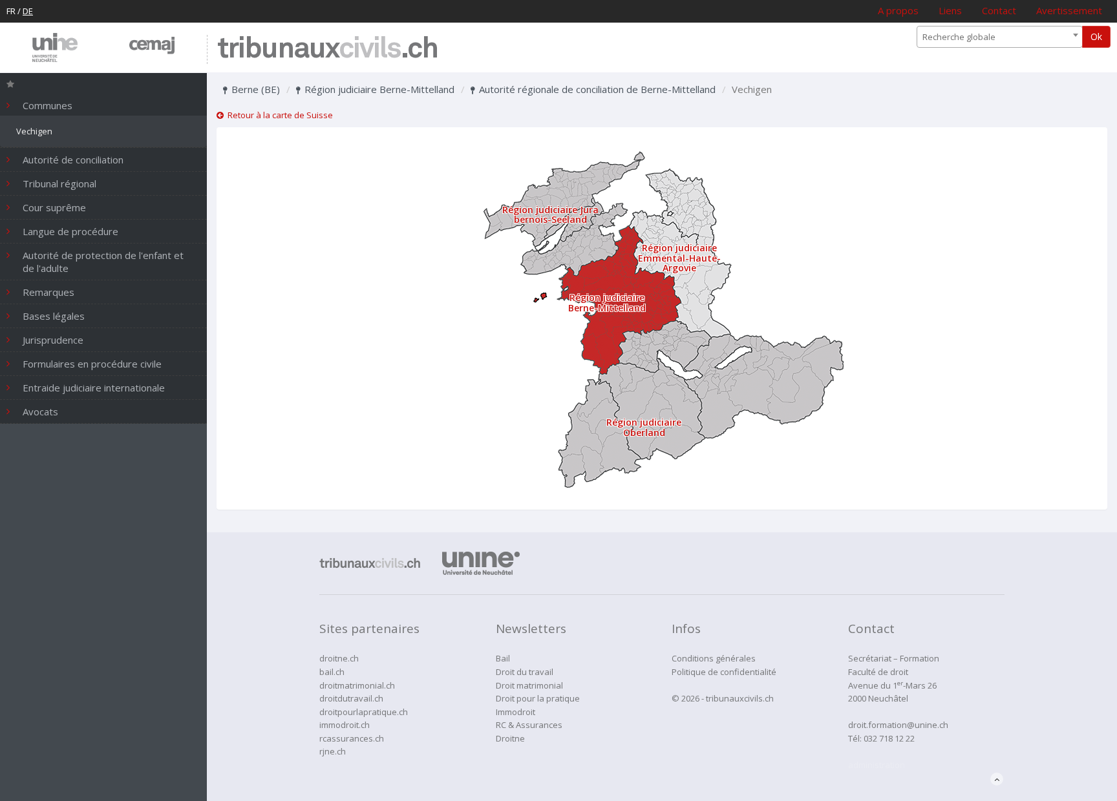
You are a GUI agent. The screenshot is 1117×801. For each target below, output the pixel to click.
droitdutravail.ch (351, 698)
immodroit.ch (344, 725)
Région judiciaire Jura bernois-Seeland (550, 214)
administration (876, 765)
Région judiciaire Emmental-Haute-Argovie (679, 258)
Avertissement (1069, 10)
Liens (950, 10)
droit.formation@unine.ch (898, 725)
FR (11, 11)
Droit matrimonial (529, 685)
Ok (1096, 36)
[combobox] (1000, 37)
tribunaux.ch (327, 49)
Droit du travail (524, 672)
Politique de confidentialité (724, 672)
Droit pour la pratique (538, 698)
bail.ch (332, 672)
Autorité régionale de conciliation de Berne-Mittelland (596, 89)
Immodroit (515, 712)
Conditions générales (714, 658)
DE (28, 11)
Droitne (510, 738)
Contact (999, 10)
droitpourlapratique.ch (363, 712)
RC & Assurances (529, 725)
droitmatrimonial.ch (357, 685)
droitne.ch (339, 658)
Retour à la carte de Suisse (278, 115)
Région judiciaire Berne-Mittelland (378, 89)
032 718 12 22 (889, 738)
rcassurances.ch (351, 738)
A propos (898, 10)
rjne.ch (332, 751)
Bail (503, 658)
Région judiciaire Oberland (643, 427)
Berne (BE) (254, 89)
